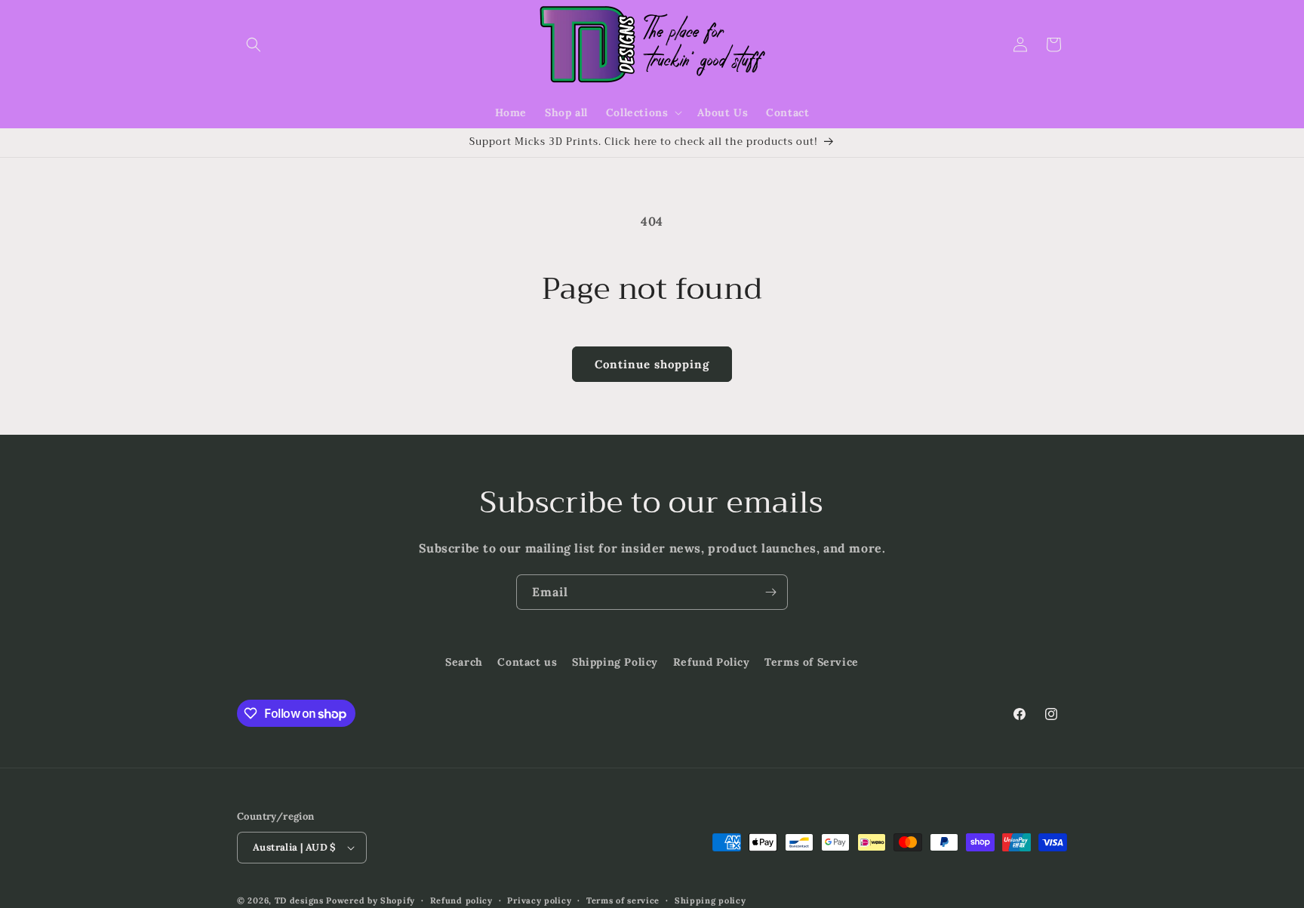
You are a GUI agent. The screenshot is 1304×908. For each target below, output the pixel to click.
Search (464, 662)
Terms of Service (811, 662)
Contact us (527, 662)
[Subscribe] (770, 592)
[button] (253, 44)
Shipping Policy (615, 662)
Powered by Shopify (370, 900)
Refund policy (461, 900)
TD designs (299, 900)
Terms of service (623, 900)
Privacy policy (539, 900)
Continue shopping (652, 364)
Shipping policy (710, 900)
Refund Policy (711, 662)
